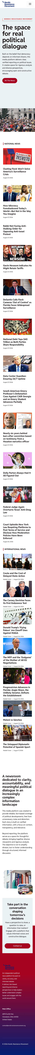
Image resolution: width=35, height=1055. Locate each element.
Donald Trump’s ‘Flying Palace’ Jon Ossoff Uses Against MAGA (15, 630)
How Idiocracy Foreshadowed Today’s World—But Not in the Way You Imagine (17, 209)
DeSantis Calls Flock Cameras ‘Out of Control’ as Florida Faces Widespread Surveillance (17, 303)
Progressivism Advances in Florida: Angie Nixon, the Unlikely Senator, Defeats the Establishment (16, 691)
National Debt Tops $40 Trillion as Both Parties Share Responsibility (15, 342)
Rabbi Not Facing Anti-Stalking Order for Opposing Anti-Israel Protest (14, 230)
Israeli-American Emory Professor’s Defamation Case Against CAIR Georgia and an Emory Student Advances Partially (17, 396)
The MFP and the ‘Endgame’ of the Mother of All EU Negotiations (17, 660)
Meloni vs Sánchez (12, 719)
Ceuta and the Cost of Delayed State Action (14, 574)
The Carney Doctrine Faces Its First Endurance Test (16, 602)
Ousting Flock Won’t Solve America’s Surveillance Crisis (16, 171)
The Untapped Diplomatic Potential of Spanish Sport (16, 746)
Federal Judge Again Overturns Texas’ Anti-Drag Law (17, 510)
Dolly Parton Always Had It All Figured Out (17, 474)
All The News (10, 80)
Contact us (17, 946)
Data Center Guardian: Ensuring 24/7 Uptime (14, 377)
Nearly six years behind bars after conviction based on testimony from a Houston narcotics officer (17, 437)
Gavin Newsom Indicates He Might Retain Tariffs (17, 267)
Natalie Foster (7, 579)
